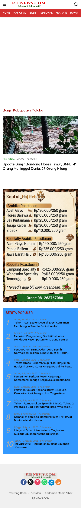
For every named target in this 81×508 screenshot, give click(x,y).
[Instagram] (37, 482)
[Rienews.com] (28, 4)
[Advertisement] (40, 59)
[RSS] (58, 482)
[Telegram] (51, 483)
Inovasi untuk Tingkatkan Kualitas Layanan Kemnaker (42, 445)
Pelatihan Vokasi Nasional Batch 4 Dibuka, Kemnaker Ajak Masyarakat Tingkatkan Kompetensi (40, 391)
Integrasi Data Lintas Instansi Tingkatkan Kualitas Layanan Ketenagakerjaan (39, 432)
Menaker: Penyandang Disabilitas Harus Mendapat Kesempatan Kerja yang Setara (41, 337)
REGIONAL (9, 159)
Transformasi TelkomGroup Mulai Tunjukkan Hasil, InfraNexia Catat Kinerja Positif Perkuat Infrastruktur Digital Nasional (42, 364)
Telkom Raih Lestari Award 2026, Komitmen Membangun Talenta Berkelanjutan (41, 324)
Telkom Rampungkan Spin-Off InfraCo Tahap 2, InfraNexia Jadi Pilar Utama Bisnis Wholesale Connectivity (44, 405)
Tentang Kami (18, 493)
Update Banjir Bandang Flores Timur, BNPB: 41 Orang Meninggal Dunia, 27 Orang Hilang (39, 166)
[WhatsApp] (44, 482)
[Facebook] (24, 482)
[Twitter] (31, 482)
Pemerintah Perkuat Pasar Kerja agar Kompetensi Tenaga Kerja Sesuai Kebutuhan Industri (42, 378)
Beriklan (36, 493)
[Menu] (5, 4)
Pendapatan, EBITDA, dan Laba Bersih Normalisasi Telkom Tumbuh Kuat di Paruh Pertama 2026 (40, 351)
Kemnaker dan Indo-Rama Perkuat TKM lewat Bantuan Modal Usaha (43, 418)
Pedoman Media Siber (59, 493)
